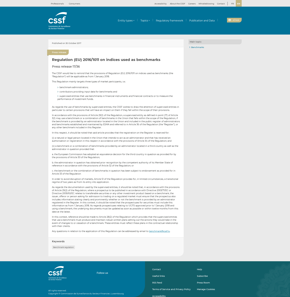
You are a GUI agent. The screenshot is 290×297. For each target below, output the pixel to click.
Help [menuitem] (199, 269)
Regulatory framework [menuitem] (169, 20)
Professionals (57, 3)
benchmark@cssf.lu (159, 231)
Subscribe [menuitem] (202, 276)
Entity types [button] (125, 20)
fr (232, 3)
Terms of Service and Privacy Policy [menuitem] (171, 289)
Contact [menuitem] (221, 3)
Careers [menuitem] (192, 3)
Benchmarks (197, 47)
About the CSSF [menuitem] (177, 3)
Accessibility (161, 3)
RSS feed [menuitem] (157, 282)
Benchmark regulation (63, 247)
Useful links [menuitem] (158, 276)
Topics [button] (144, 20)
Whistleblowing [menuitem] (206, 3)
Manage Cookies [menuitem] (206, 289)
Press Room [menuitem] (203, 282)
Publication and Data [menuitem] (202, 20)
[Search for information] (220, 20)
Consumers (74, 3)
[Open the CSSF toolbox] (223, 20)
